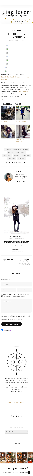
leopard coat (7, 155)
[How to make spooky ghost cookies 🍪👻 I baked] (19, 460)
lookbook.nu (26, 155)
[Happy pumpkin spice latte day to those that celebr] (3, 455)
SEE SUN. (4, 121)
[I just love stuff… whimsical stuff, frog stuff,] (13, 455)
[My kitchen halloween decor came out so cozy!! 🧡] (8, 460)
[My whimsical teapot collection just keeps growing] (30, 455)
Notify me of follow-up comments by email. (16, 316)
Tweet (15, 162)
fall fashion (17, 149)
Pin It (20, 162)
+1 (26, 162)
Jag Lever (17, 30)
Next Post (24, 261)
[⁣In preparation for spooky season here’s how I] (3, 460)
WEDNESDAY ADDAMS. (20, 141)
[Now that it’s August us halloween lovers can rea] (30, 460)
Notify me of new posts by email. (13, 319)
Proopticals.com (23, 92)
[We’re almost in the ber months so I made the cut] (8, 455)
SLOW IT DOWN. (21, 121)
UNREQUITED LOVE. (16, 236)
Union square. (16, 249)
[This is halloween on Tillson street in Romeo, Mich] (24, 455)
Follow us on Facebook (16, 402)
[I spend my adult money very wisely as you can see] (13, 460)
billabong (8, 149)
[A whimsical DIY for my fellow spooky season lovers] (24, 460)
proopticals (11, 158)
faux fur (10, 152)
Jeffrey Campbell (20, 152)
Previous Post (8, 259)
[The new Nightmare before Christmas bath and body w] (19, 455)
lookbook (17, 155)
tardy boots (21, 158)
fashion (25, 149)
